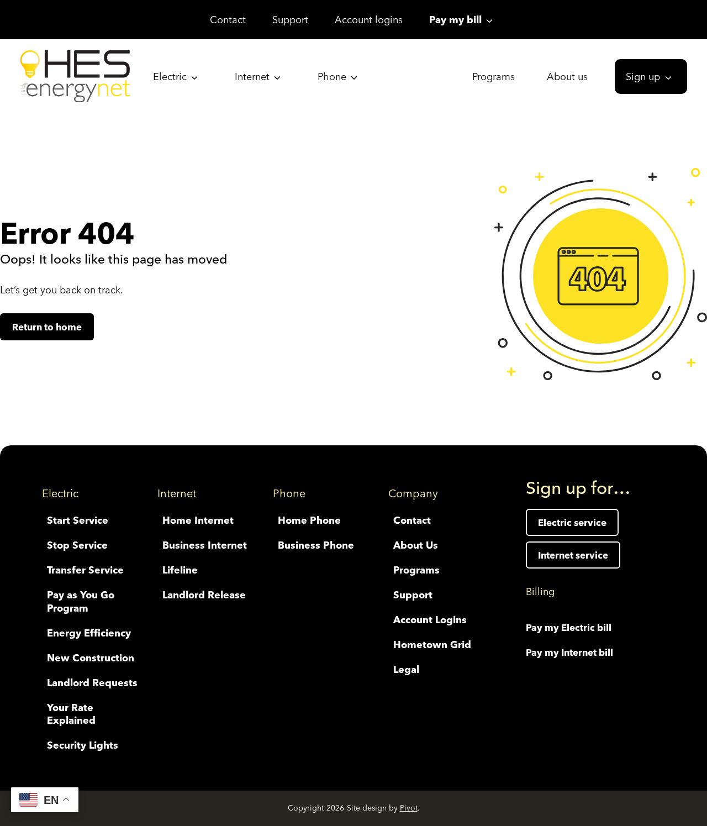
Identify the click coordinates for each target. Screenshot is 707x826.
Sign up (643, 76)
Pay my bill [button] (455, 19)
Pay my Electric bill (568, 627)
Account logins (369, 19)
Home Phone (309, 520)
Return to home (47, 327)
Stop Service (77, 545)
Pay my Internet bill (569, 652)
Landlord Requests (92, 682)
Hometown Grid (432, 644)
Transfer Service (85, 570)
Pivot (409, 808)
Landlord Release (204, 594)
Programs (493, 76)
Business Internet (204, 545)
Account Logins (430, 619)
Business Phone (316, 545)
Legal (406, 669)
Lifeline (180, 570)
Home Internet (198, 520)
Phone (332, 76)
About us (567, 76)
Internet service (573, 555)
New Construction (90, 657)
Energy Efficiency (89, 633)
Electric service (572, 522)
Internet (252, 76)
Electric (170, 76)
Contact (228, 19)
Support (290, 19)
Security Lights (82, 745)
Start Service (77, 520)
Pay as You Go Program (80, 601)
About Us (415, 545)
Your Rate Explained (71, 714)
